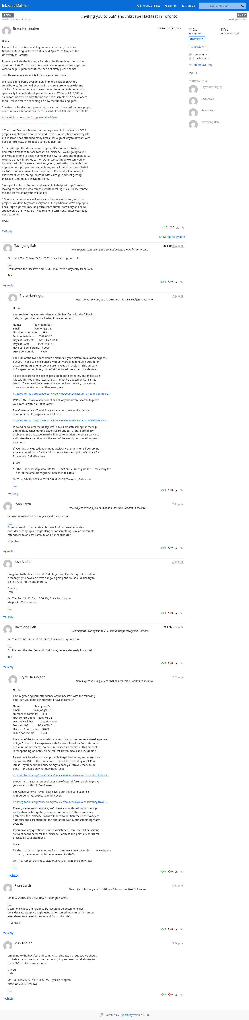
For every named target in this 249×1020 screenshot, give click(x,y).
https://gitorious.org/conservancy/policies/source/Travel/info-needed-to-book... (61, 393)
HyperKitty (126, 1015)
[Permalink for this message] (183, 227)
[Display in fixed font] (177, 227)
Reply (8, 231)
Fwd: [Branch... (238, 19)
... (10, 265)
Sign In (172, 5)
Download (199, 47)
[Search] (242, 6)
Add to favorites (202, 64)
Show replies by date (172, 236)
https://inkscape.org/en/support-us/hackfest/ (29, 117)
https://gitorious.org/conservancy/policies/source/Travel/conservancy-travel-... (60, 420)
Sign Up (190, 5)
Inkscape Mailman (16, 5)
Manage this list (149, 5)
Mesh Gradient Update (16, 19)
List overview (196, 38)
